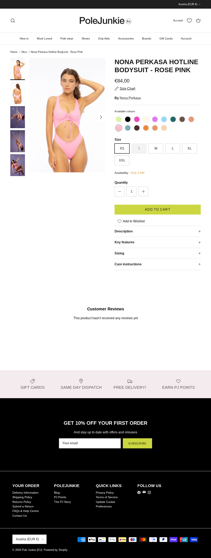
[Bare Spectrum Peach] (164, 128)
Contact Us (19, 515)
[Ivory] (146, 120)
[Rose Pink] (119, 128)
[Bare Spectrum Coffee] (137, 128)
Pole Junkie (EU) (32, 549)
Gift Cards (166, 38)
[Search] (12, 20)
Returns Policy (21, 501)
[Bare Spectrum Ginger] (146, 128)
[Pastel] (191, 120)
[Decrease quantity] (119, 191)
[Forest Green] (173, 120)
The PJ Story (62, 501)
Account (186, 38)
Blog (57, 492)
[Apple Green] (119, 120)
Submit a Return (23, 506)
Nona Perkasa (130, 98)
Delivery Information (25, 492)
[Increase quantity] (143, 191)
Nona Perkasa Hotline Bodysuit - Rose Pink (57, 51)
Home (13, 51)
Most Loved (44, 38)
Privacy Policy (105, 492)
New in (24, 38)
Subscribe (137, 443)
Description (124, 231)
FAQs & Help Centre (25, 511)
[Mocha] (182, 120)
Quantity (121, 182)
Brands (146, 38)
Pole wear (66, 38)
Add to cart (157, 209)
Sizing (119, 253)
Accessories (126, 38)
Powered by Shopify (56, 549)
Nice (24, 51)
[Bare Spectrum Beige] (155, 128)
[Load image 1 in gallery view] (67, 115)
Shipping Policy (22, 497)
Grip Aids (104, 38)
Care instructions (128, 264)
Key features (124, 242)
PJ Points (60, 497)
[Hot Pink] (137, 120)
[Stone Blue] (128, 128)
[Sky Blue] (164, 120)
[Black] (128, 120)
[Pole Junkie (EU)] (105, 20)
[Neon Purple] (155, 120)
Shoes (86, 38)
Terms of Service (107, 497)
